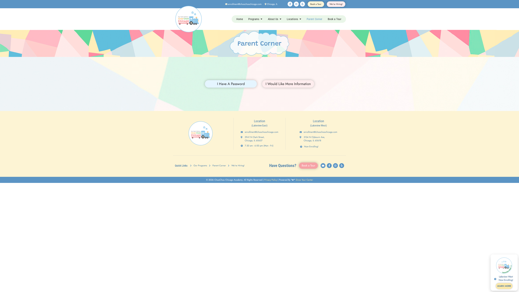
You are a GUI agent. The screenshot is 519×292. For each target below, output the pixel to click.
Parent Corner (314, 19)
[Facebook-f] (290, 4)
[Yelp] (302, 4)
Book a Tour (334, 19)
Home (239, 19)
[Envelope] (323, 165)
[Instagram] (296, 4)
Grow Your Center (304, 179)
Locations (292, 19)
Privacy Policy (270, 179)
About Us (273, 19)
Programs (253, 19)
